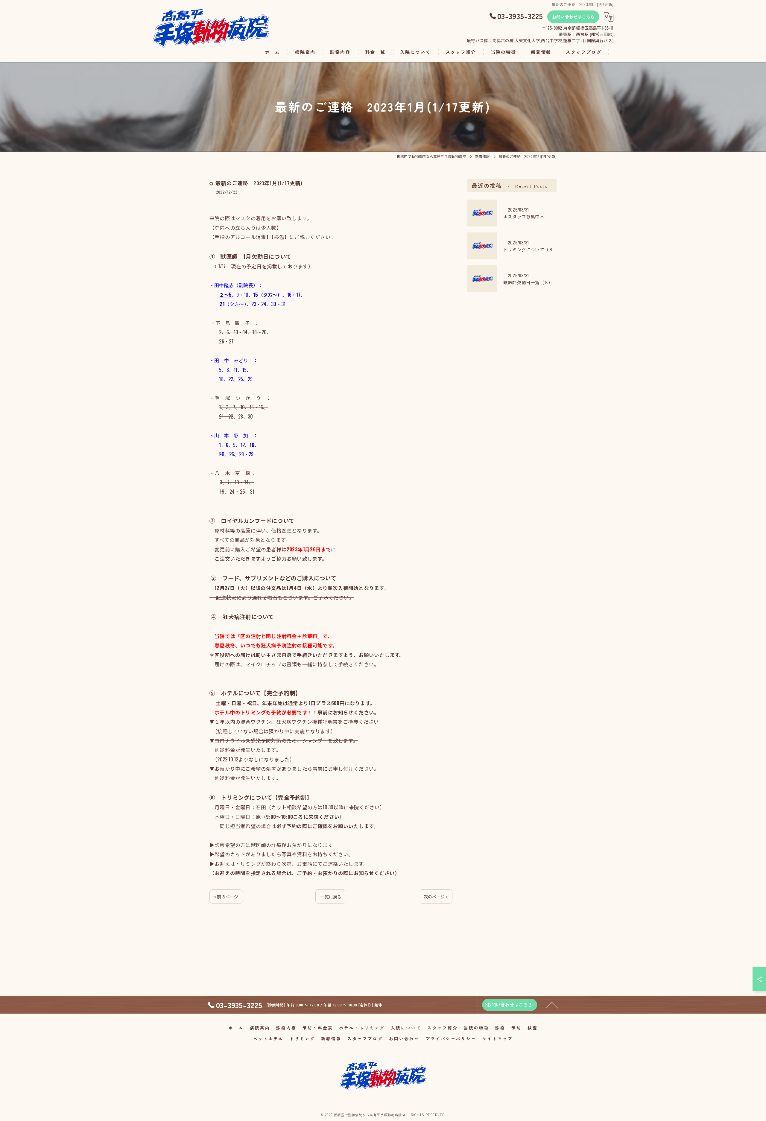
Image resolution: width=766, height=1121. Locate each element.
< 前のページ (226, 896)
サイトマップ (497, 1038)
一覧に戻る (330, 896)
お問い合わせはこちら (573, 17)
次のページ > (436, 896)
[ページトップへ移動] (552, 1005)
